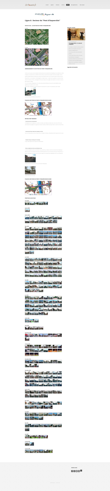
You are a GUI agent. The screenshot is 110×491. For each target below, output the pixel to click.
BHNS (68, 4)
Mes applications (74, 4)
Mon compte (82, 4)
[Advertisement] (76, 19)
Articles (63, 4)
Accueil (47, 4)
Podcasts (57, 4)
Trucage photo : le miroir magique (75, 43)
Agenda (52, 4)
